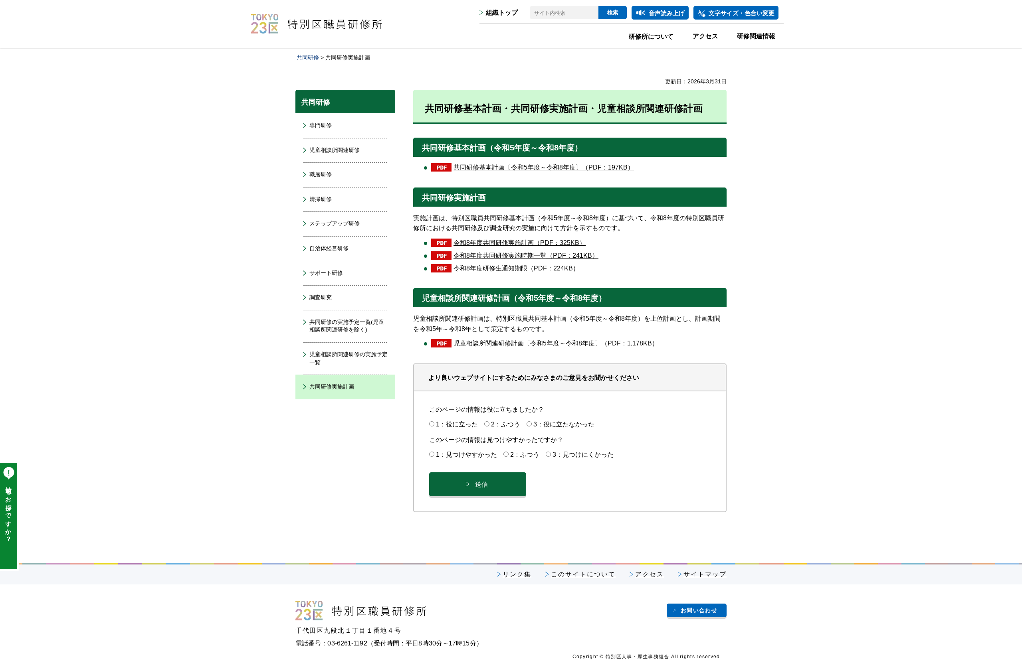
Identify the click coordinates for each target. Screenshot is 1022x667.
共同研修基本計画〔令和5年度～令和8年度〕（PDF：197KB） (544, 167)
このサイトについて (583, 574)
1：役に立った (457, 424)
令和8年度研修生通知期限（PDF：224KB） (516, 268)
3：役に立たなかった (563, 424)
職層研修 (320, 174)
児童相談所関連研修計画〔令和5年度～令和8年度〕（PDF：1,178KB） (556, 343)
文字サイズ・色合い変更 (741, 13)
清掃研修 (320, 199)
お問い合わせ (699, 610)
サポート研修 (326, 273)
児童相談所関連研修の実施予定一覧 (348, 358)
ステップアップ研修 (334, 223)
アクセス (649, 574)
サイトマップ (705, 574)
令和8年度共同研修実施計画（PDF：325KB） (520, 242)
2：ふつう (505, 424)
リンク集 (517, 574)
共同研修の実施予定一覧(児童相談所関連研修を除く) (346, 326)
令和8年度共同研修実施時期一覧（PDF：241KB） (526, 255)
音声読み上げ (667, 13)
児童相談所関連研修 (334, 150)
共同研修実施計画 (331, 386)
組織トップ (502, 12)
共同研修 (308, 57)
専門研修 (320, 125)
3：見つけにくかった (583, 454)
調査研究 (320, 297)
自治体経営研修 (329, 248)
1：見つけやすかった (466, 454)
